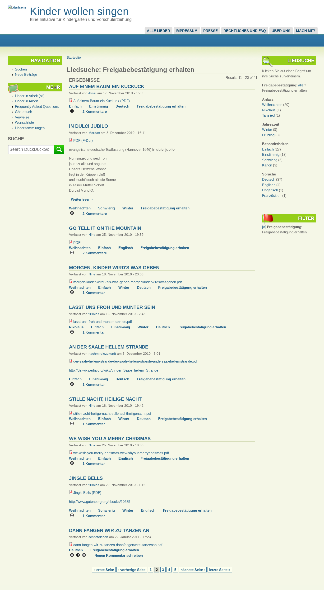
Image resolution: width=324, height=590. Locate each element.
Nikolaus (76, 327)
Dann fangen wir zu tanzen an (109, 530)
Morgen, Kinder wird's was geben (114, 267)
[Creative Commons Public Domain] (73, 214)
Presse (210, 31)
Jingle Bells (86, 478)
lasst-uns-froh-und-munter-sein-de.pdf (102, 322)
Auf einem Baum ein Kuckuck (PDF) (101, 101)
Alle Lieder (158, 31)
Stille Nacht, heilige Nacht (105, 399)
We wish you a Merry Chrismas (110, 438)
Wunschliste (24, 122)
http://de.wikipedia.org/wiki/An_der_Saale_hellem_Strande (113, 370)
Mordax (94, 133)
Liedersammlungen (30, 128)
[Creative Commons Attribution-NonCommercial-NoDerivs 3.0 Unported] (79, 555)
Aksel (92, 93)
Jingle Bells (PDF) (87, 493)
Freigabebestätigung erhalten (161, 106)
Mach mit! (305, 31)
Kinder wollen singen (79, 11)
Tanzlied (268, 115)
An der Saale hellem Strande (108, 346)
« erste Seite (103, 570)
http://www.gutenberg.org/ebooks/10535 (99, 502)
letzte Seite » (219, 570)
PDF (76, 243)
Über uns (281, 31)
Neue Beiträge (26, 74)
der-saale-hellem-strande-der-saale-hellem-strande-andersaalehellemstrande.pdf (135, 361)
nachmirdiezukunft (102, 353)
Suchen (21, 69)
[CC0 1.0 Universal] (73, 111)
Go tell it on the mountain (105, 228)
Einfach (75, 106)
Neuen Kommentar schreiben (118, 555)
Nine (91, 234)
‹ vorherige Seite (131, 570)
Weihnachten (80, 208)
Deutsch (122, 106)
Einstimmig (98, 106)
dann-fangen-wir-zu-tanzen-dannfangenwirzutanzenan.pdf (117, 545)
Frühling (268, 135)
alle (300, 85)
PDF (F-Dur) (83, 140)
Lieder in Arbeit (26, 101)
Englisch (125, 248)
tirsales (93, 314)
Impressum (187, 31)
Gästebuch (23, 112)
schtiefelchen (98, 537)
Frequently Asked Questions (37, 106)
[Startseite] (17, 7)
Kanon (267, 165)
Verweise (22, 117)
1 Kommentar (94, 293)
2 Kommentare (95, 111)
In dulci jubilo (88, 126)
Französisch (271, 196)
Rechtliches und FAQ (244, 31)
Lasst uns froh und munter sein (112, 307)
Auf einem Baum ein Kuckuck (106, 86)
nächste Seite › (193, 570)
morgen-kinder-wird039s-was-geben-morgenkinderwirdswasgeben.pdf (127, 282)
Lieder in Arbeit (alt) (30, 96)
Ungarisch (270, 190)
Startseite (74, 57)
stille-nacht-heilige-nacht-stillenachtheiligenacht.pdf (112, 413)
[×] (264, 227)
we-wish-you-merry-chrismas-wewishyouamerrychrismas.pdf (121, 453)
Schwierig (106, 208)
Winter (127, 208)
